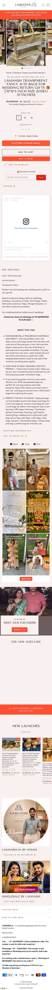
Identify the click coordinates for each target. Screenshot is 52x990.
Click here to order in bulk (26, 143)
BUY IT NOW (26, 159)
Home (8, 73)
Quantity (26, 125)
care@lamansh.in (9, 937)
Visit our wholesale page (19, 901)
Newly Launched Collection (34, 73)
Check (41, 177)
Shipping (22, 104)
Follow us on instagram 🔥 (20, 855)
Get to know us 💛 (15, 436)
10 (25, 117)
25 (31, 117)
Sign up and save (13, 917)
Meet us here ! (7, 933)
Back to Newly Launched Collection (28, 709)
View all (26, 732)
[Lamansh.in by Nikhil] (26, 822)
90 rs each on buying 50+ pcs (26, 77)
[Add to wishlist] (5, 650)
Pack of (26, 113)
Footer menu (10, 910)
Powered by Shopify (26, 988)
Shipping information (17, 431)
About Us (19, 630)
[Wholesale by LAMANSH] (26, 877)
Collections (17, 73)
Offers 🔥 (10, 186)
